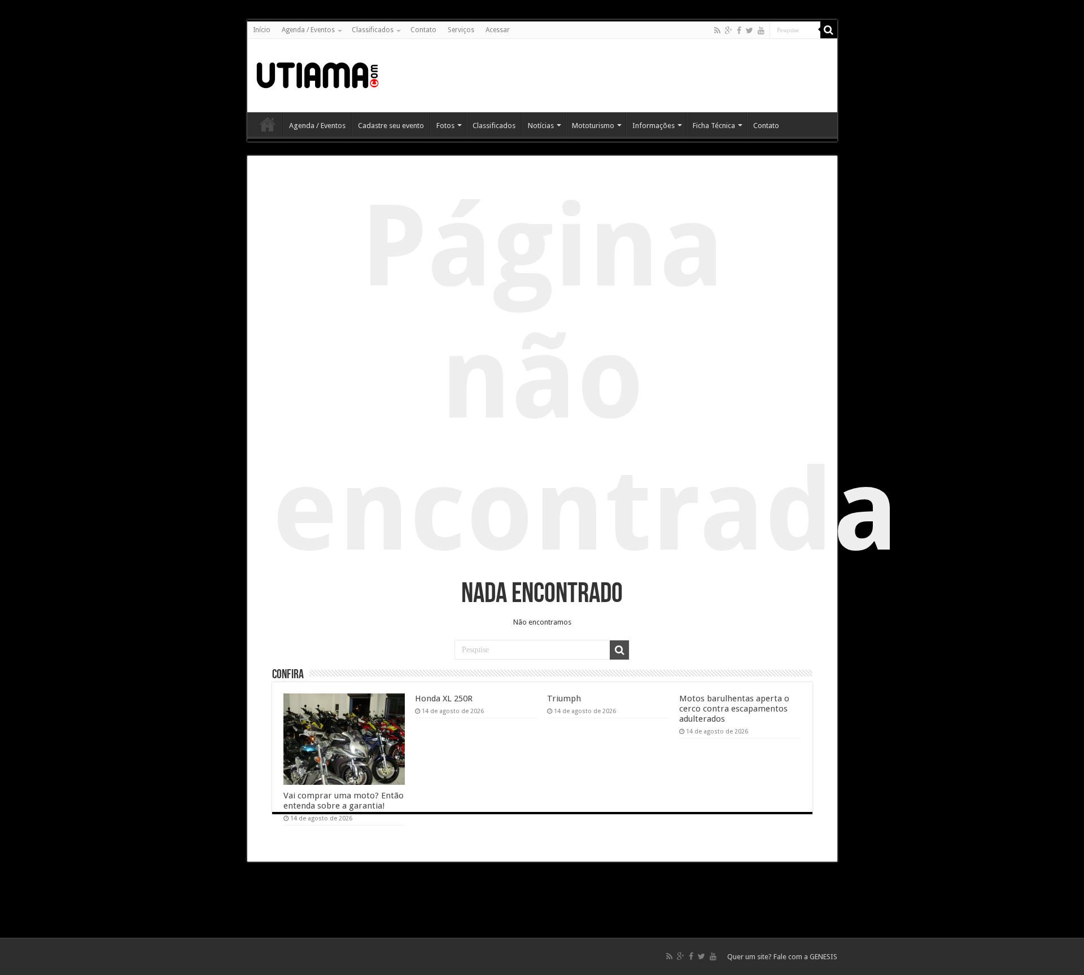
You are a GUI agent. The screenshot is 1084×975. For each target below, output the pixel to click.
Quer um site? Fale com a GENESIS (782, 956)
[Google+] (728, 30)
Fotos (445, 125)
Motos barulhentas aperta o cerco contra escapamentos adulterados (734, 708)
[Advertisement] (623, 75)
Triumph (564, 698)
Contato (423, 30)
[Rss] (717, 30)
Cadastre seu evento (391, 125)
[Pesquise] (828, 29)
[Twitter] (749, 30)
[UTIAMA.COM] (317, 73)
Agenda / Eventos (308, 30)
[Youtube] (761, 30)
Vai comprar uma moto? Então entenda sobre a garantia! (343, 800)
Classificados (373, 30)
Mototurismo (593, 125)
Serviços (461, 30)
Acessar (498, 30)
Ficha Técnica (714, 125)
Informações (653, 125)
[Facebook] (739, 30)
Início (261, 30)
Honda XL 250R (444, 698)
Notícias (541, 125)
